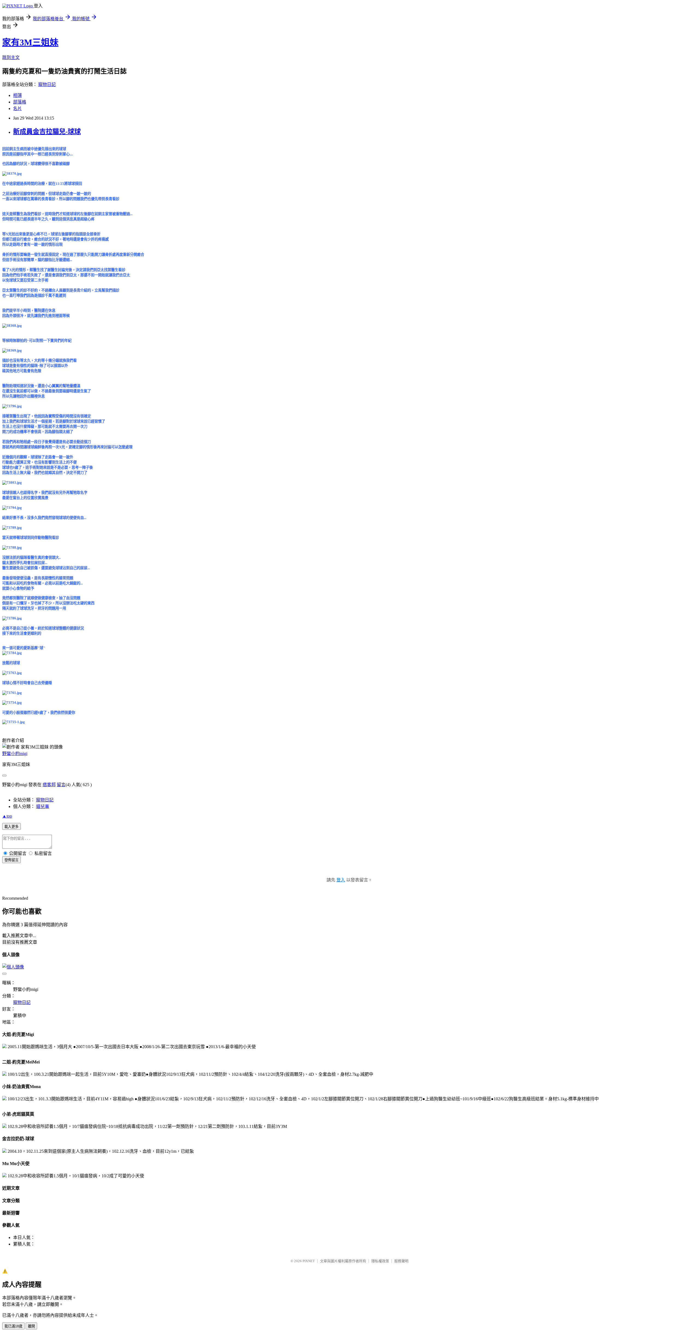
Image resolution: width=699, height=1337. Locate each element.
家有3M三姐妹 (30, 42)
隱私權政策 (380, 1261)
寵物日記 (47, 84)
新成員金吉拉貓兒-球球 (47, 131)
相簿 (17, 95)
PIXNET (309, 1261)
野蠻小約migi (14, 753)
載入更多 (11, 827)
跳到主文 (11, 57)
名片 (17, 108)
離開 (31, 1326)
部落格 (19, 102)
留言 (61, 784)
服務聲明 (401, 1261)
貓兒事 (42, 806)
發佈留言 (11, 860)
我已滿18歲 (13, 1326)
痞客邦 (49, 784)
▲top (7, 816)
